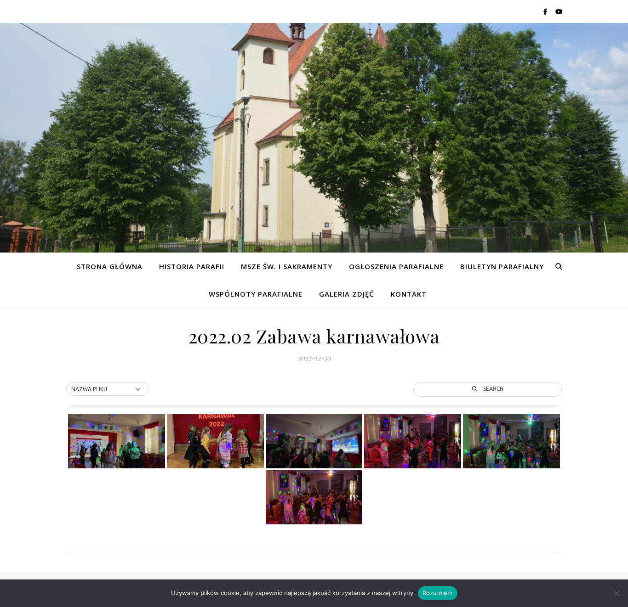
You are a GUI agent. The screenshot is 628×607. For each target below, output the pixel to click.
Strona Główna (110, 266)
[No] (616, 593)
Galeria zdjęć (346, 293)
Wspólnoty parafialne (256, 293)
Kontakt (409, 293)
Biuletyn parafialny (502, 266)
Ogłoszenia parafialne (396, 266)
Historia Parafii (191, 266)
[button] (107, 389)
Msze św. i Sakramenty (286, 266)
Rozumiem (437, 592)
